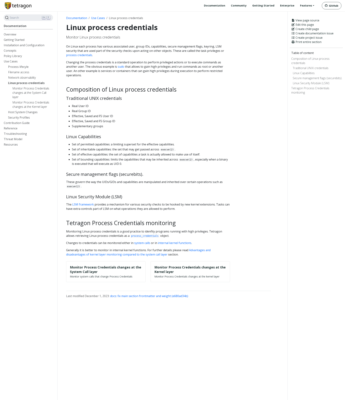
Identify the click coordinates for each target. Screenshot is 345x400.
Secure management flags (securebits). (317, 78)
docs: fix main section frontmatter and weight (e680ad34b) (149, 296)
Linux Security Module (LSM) (311, 83)
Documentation (76, 18)
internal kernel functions (174, 243)
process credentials (79, 55)
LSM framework (83, 204)
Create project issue (309, 38)
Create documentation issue (314, 33)
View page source (307, 20)
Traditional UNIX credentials (310, 68)
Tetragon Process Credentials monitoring (310, 90)
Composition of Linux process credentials (310, 61)
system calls (142, 243)
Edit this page (304, 25)
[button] (307, 5)
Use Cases (98, 18)
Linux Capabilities (304, 73)
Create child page (307, 29)
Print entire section (308, 42)
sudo (121, 67)
